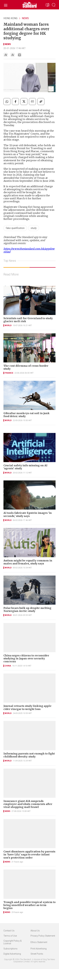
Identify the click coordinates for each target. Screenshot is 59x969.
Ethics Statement (39, 942)
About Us (35, 930)
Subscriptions (10, 948)
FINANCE (9, 373)
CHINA (8, 666)
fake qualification (15, 228)
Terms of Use (10, 936)
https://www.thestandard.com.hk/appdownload (29, 250)
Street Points (37, 954)
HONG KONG (10, 18)
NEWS (25, 18)
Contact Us (8, 930)
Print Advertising (39, 948)
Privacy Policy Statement (43, 936)
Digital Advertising (12, 954)
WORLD (8, 325)
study (34, 228)
